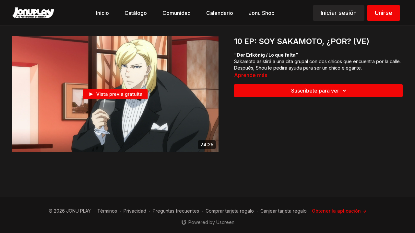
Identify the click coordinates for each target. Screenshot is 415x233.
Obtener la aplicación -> (339, 211)
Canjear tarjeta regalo (283, 211)
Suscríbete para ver (315, 90)
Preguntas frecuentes (176, 211)
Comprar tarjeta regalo (230, 211)
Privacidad (135, 211)
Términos (107, 211)
